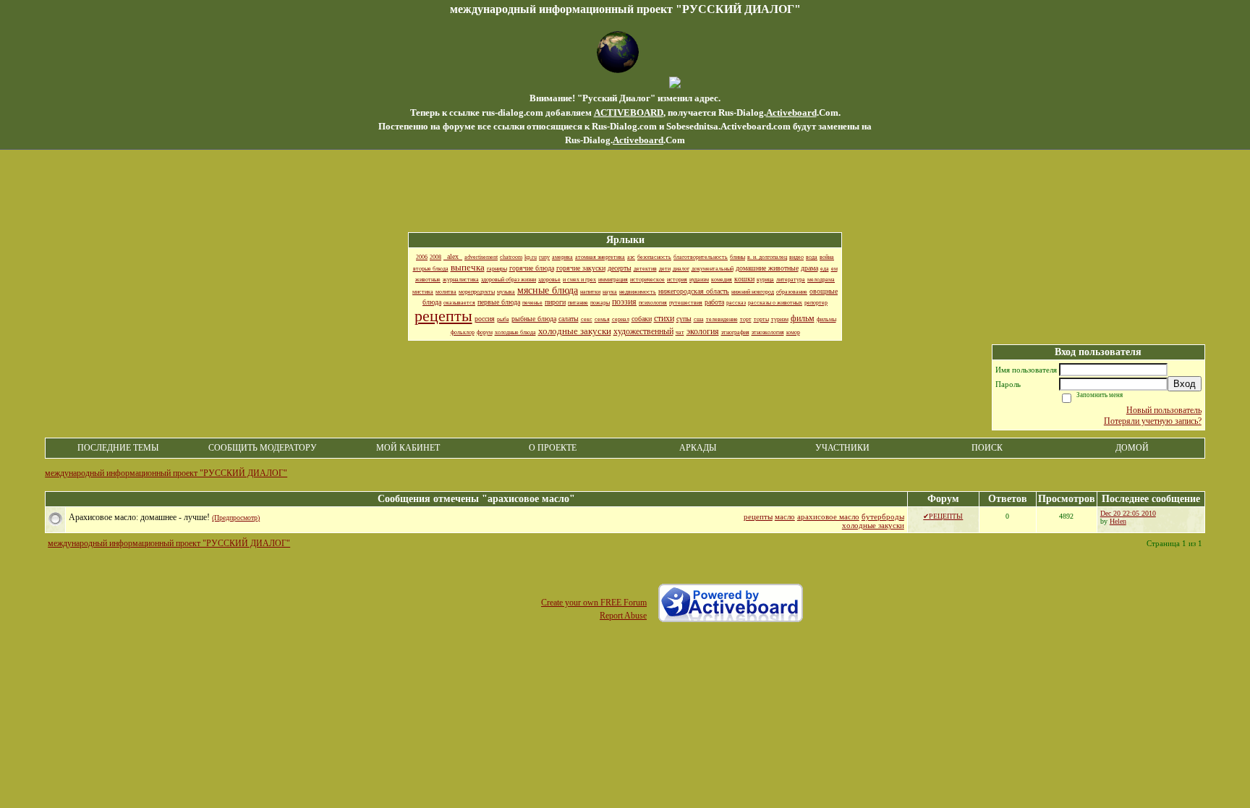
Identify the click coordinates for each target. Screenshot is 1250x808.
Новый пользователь (1164, 410)
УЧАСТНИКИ (842, 448)
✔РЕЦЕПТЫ (943, 516)
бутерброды (883, 516)
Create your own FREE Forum (594, 603)
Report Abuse (623, 616)
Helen (1118, 521)
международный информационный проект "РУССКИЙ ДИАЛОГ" (166, 473)
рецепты (758, 516)
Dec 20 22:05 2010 (1128, 513)
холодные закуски (873, 525)
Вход (1184, 383)
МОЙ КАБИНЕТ (408, 448)
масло (785, 516)
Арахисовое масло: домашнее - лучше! (139, 517)
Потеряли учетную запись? (1153, 421)
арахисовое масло (828, 516)
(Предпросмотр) (236, 518)
